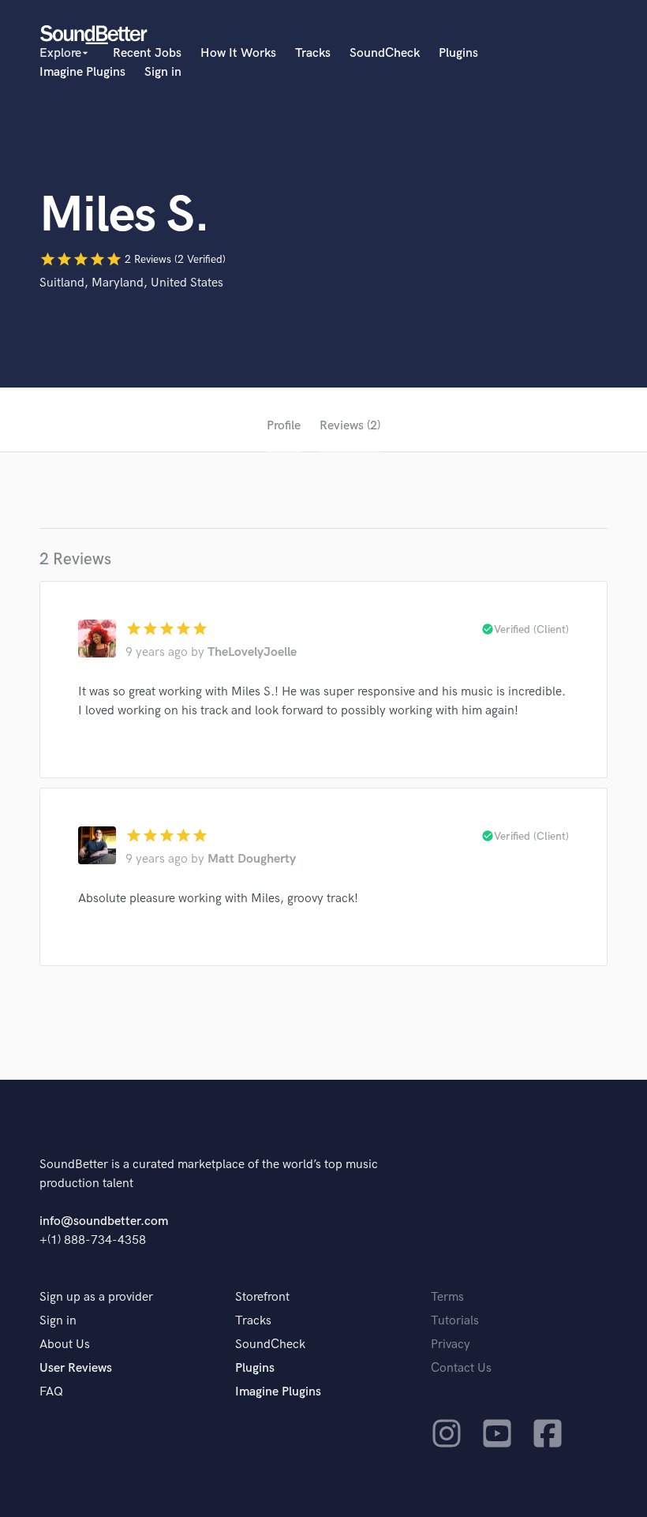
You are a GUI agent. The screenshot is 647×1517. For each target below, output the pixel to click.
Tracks (313, 53)
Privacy (450, 1344)
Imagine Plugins (82, 72)
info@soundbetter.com (103, 1221)
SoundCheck (385, 53)
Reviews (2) (350, 425)
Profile (284, 425)
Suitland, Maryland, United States (131, 282)
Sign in (162, 72)
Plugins (458, 53)
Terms (447, 1297)
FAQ (51, 1391)
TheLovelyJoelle (252, 652)
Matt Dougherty (252, 859)
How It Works (238, 53)
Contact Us (461, 1368)
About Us (64, 1344)
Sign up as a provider (96, 1297)
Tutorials (455, 1320)
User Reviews (75, 1368)
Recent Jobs (147, 53)
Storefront (262, 1297)
